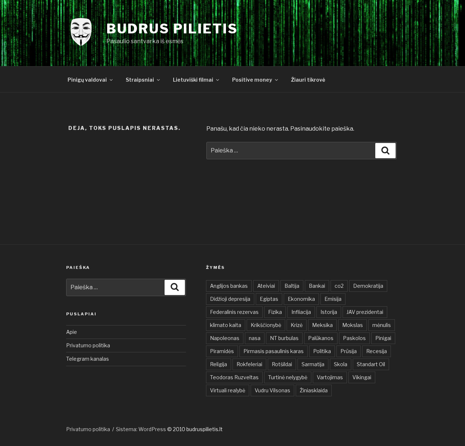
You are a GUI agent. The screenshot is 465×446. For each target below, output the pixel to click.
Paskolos (354, 338)
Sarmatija (313, 364)
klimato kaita (225, 325)
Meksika (322, 325)
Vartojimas (330, 377)
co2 (339, 286)
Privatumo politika (88, 345)
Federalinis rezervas (234, 312)
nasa (254, 338)
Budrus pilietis (172, 29)
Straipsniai (140, 80)
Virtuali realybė (227, 390)
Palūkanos (320, 338)
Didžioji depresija (230, 299)
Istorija (328, 312)
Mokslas (352, 325)
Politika (322, 351)
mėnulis (381, 325)
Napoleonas (224, 338)
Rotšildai (282, 364)
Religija (218, 364)
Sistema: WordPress (141, 429)
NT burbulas (284, 338)
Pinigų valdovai (87, 80)
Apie (71, 332)
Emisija (332, 299)
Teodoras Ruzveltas (234, 377)
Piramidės (222, 351)
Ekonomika (301, 299)
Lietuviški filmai (193, 80)
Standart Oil (371, 364)
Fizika (275, 312)
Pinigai (383, 338)
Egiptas (269, 299)
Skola (340, 364)
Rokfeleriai (249, 364)
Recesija (376, 351)
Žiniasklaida (314, 390)
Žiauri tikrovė (308, 80)
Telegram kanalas (87, 359)
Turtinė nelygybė (287, 377)
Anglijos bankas (229, 286)
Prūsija (348, 351)
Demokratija (368, 286)
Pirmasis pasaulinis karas (273, 351)
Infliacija (301, 312)
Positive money (252, 80)
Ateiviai (266, 286)
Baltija (291, 286)
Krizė (297, 325)
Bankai (317, 286)
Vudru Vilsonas (272, 390)
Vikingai (361, 377)
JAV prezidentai (365, 312)
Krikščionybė (266, 325)
